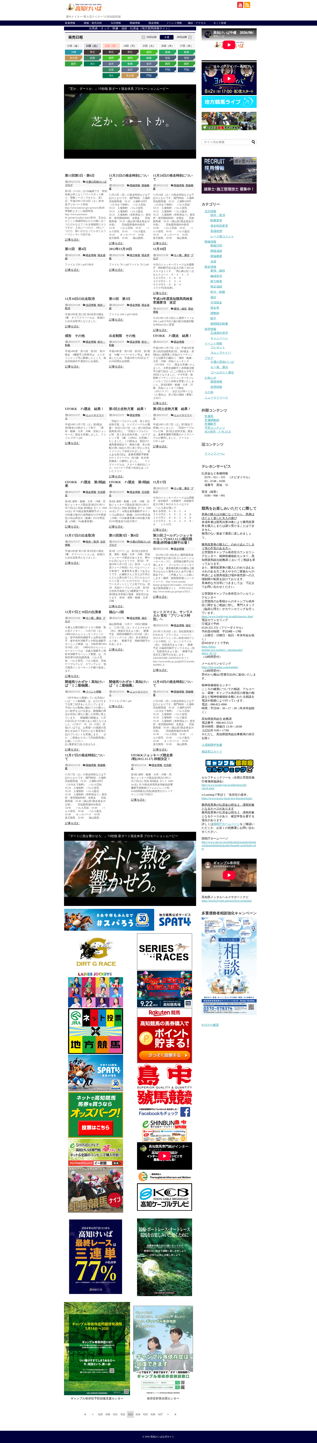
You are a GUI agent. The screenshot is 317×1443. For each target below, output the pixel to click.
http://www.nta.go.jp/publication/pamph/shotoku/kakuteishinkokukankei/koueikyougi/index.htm (229, 845)
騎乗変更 (216, 220)
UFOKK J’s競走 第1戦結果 (129, 484)
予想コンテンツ (215, 427)
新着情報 (70, 23)
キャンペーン (219, 338)
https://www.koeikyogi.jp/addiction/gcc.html (227, 616)
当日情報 (115, 23)
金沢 (111, 63)
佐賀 (92, 58)
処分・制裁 (217, 291)
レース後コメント (222, 236)
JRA (92, 63)
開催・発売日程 (92, 23)
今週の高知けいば (96, 181)
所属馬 (209, 416)
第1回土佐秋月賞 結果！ (128, 409)
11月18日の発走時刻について (173, 683)
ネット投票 (220, 23)
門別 (149, 75)
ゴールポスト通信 (222, 372)
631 (115, 1414)
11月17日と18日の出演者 (83, 612)
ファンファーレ (215, 453)
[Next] (168, 1414)
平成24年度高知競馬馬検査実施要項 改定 (173, 300)
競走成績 (216, 286)
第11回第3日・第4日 (124, 535)
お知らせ (210, 377)
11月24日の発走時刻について (173, 177)
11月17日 (159, 482)
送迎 (213, 261)
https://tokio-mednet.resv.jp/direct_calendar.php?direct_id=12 (222, 650)
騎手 (213, 318)
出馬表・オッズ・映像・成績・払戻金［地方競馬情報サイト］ (130, 28)
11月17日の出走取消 (80, 535)
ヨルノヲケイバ (220, 352)
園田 (73, 63)
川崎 (73, 52)
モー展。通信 (181, 255)
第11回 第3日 (119, 299)
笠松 (149, 69)
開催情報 (135, 23)
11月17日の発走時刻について (85, 757)
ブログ (69, 185)
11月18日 (159, 249)
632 (123, 1414)
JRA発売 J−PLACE (218, 431)
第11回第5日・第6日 (80, 175)
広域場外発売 (219, 332)
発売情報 (210, 329)
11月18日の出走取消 (80, 299)
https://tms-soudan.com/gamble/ (220, 667)
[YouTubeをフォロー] (240, 5)
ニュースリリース (216, 397)
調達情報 (216, 381)
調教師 (214, 313)
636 (153, 1414)
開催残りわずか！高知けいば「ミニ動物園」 (85, 683)
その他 (209, 392)
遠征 (144, 618)
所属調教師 (212, 420)
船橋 (130, 63)
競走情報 (153, 23)
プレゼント (217, 347)
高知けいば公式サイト (162, 1436)
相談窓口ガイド (212, 751)
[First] (85, 1414)
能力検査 (135, 255)
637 (160, 1414)
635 (145, 1414)
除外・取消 (92, 541)
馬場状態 (216, 231)
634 (138, 1414)
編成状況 (216, 276)
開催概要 (216, 256)
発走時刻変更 (219, 225)
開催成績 (216, 250)
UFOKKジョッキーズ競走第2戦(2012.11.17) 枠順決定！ (152, 757)
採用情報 (216, 386)
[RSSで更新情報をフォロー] (247, 5)
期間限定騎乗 (219, 323)
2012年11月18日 (120, 249)
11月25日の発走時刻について (129, 177)
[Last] (175, 1414)
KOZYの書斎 (210, 1024)
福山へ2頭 (116, 612)
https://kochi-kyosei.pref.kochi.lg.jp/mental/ (227, 900)
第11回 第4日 (75, 249)
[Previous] (92, 1414)
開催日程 (216, 245)
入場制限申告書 (212, 744)
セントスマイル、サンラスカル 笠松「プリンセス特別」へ (173, 615)
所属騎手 (210, 424)
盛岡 (111, 58)
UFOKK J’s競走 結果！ (172, 336)
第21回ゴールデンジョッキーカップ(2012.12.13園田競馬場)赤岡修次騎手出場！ (173, 539)
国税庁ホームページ (226, 824)
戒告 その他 (75, 336)
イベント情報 (174, 23)
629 (100, 1414)
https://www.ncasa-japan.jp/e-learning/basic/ (227, 798)
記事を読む (72, 239)
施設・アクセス (197, 23)
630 (108, 1414)
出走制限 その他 (122, 336)
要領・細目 (180, 308)
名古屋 (73, 58)
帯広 (92, 52)
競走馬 (214, 307)
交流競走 (216, 302)
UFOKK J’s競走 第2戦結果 (85, 484)
